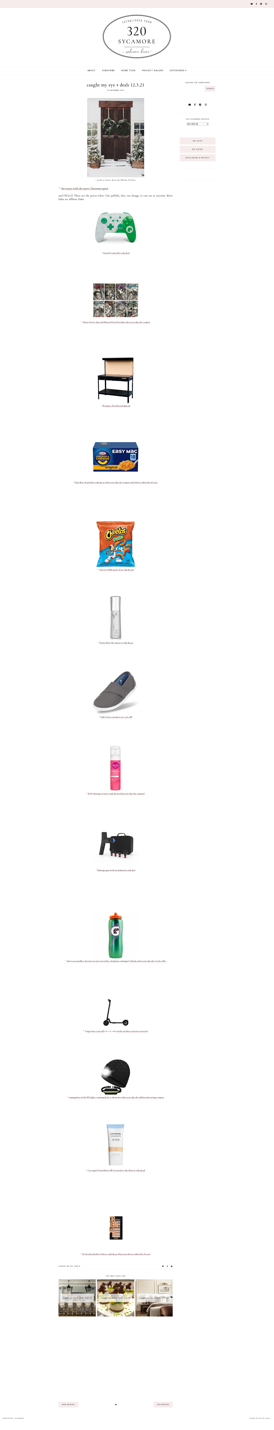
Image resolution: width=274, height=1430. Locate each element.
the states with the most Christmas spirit (84, 188)
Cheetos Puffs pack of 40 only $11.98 (116, 569)
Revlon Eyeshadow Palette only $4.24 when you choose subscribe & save (116, 1254)
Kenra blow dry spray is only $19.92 (116, 642)
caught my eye (66, 1266)
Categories (177, 70)
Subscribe (108, 70)
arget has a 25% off (95, 1031)
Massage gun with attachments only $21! (116, 870)
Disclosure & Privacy (198, 158)
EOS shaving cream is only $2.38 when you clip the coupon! (116, 793)
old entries (163, 1404)
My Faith (197, 141)
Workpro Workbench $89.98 (116, 405)
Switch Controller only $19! (116, 253)
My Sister (197, 149)
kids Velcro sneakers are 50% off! (116, 717)
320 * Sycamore (17, 1418)
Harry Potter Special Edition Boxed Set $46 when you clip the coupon (116, 322)
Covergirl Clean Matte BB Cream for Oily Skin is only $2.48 (116, 1170)
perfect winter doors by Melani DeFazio (116, 180)
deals (77, 1266)
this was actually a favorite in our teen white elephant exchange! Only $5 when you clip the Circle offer (116, 961)
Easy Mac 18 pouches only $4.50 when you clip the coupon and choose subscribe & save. (116, 482)
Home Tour (128, 70)
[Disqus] (116, 1357)
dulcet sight (264, 1418)
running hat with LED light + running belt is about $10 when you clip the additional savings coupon (116, 1097)
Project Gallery (153, 70)
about (91, 70)
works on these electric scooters (131, 1031)
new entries (68, 1404)
